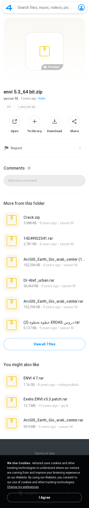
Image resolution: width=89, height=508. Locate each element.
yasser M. (11, 98)
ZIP (9, 107)
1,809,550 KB (26, 107)
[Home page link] (9, 7)
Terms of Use (44, 453)
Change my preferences (23, 487)
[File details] (44, 220)
